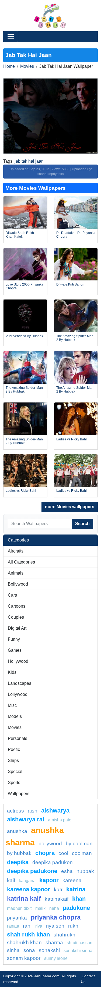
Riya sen (55, 926)
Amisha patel (60, 820)
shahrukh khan (24, 942)
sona (29, 950)
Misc (12, 705)
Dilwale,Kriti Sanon (70, 284)
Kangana (27, 880)
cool (63, 853)
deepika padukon (52, 862)
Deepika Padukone (32, 871)
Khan (79, 898)
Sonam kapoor (23, 958)
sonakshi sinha (78, 950)
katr (58, 889)
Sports (14, 782)
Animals (15, 573)
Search (82, 523)
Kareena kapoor (28, 889)
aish (32, 811)
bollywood (50, 843)
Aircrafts (15, 551)
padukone (76, 907)
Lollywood (17, 694)
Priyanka (17, 918)
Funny (14, 639)
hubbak (85, 871)
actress (15, 811)
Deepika (18, 862)
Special (15, 771)
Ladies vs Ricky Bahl (71, 439)
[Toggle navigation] (10, 36)
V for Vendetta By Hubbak (24, 336)
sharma (54, 942)
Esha (67, 871)
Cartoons (16, 606)
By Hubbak (19, 853)
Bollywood (18, 584)
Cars (12, 595)
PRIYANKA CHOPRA (56, 917)
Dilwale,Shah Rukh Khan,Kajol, (20, 234)
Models (15, 716)
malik (40, 908)
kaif (11, 880)
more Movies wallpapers (69, 506)
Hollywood (18, 661)
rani (27, 926)
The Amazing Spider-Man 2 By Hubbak (74, 338)
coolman (82, 853)
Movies (27, 66)
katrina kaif (24, 898)
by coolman (79, 843)
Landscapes (19, 683)
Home (9, 66)
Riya (38, 926)
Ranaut (13, 926)
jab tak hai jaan (29, 161)
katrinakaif (56, 899)
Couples (16, 617)
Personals (17, 738)
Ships (13, 760)
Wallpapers (18, 793)
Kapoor (49, 880)
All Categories (21, 562)
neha (54, 908)
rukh (73, 926)
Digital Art (17, 628)
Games (15, 650)
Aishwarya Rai (25, 819)
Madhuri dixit (19, 908)
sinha (13, 950)
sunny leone (56, 958)
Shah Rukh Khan (28, 934)
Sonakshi (49, 950)
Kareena (72, 880)
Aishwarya (55, 810)
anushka (17, 831)
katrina (75, 889)
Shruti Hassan (79, 942)
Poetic (14, 749)
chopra (45, 853)
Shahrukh (64, 935)
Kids (12, 672)
